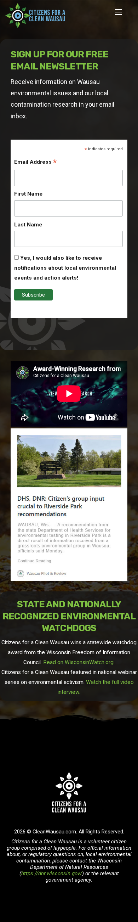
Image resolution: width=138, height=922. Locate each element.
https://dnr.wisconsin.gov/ (51, 873)
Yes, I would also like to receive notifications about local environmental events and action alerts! (65, 268)
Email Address (35, 163)
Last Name (28, 224)
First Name (28, 194)
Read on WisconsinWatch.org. (79, 662)
